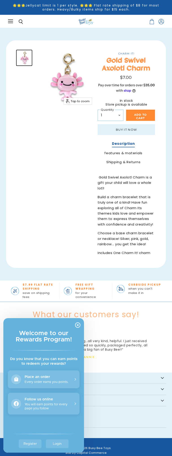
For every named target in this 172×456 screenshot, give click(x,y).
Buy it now (126, 129)
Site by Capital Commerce (86, 453)
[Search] (17, 22)
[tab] (123, 144)
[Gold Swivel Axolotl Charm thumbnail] (24, 57)
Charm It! (126, 53)
